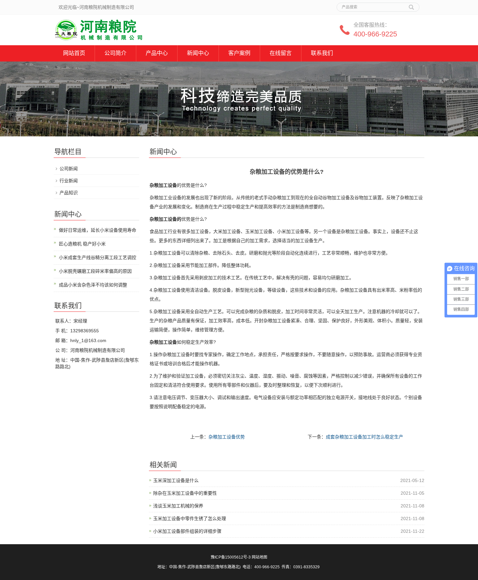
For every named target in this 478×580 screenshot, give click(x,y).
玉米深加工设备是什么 (176, 480)
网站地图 (259, 557)
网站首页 (74, 53)
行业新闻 (69, 180)
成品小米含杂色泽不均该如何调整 (93, 284)
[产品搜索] (411, 5)
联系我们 (322, 53)
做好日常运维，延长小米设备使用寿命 (97, 230)
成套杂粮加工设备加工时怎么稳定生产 (364, 436)
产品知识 (69, 192)
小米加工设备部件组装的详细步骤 (187, 531)
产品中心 (157, 53)
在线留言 (281, 53)
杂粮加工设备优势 (226, 436)
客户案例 (239, 53)
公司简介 (115, 53)
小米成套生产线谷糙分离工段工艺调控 (97, 257)
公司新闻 (69, 168)
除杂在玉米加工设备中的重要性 (185, 493)
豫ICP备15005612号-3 (231, 557)
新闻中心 (198, 53)
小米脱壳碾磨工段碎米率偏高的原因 (95, 271)
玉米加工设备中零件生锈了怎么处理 (189, 518)
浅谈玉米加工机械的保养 (178, 505)
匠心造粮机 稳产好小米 (82, 243)
